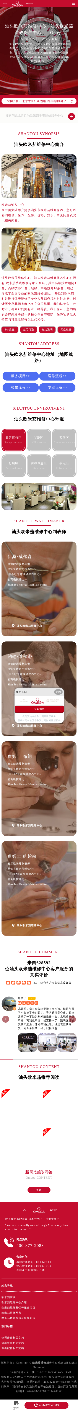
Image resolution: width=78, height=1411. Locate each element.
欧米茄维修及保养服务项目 (18, 1307)
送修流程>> (57, 376)
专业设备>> (57, 387)
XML (68, 1372)
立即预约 (39, 709)
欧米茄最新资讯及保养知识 (18, 1318)
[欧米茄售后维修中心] (17, 4)
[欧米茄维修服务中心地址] (24, 1210)
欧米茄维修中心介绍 (14, 1302)
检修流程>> (20, 387)
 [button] (72, 1019)
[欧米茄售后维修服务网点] (29, 3)
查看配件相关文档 (13, 1348)
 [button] (5, 1019)
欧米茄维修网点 (11, 1312)
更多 (39, 1189)
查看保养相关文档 (13, 1342)
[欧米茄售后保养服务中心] (53, 1210)
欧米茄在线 (9, 1297)
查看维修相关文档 (13, 1337)
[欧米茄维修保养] (39, 1210)
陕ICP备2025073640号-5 (47, 1372)
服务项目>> (20, 376)
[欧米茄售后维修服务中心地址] (5, 3)
